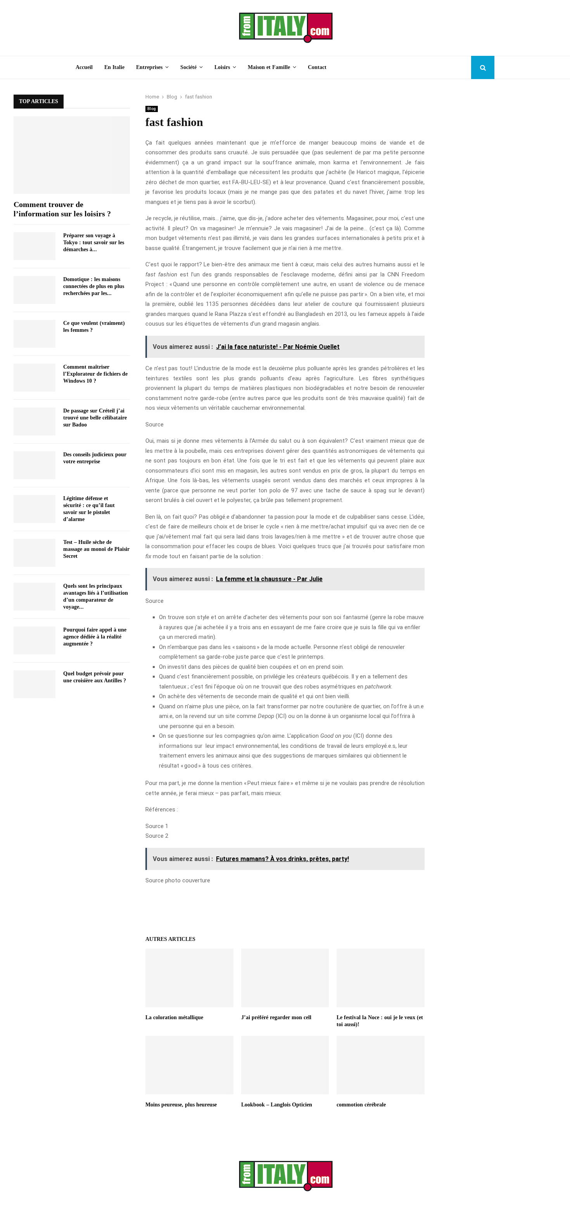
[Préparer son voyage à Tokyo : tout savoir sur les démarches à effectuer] (34, 246)
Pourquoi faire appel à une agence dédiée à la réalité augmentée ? (94, 637)
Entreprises (149, 67)
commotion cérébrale (361, 1105)
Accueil (84, 67)
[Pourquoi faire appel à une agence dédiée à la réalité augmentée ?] (34, 640)
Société (188, 67)
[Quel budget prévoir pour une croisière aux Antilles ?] (34, 684)
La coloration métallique (174, 1017)
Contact (317, 67)
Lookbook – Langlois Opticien (276, 1105)
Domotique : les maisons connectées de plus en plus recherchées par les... (93, 286)
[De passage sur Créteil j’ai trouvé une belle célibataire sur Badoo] (34, 421)
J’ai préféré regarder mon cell (276, 1017)
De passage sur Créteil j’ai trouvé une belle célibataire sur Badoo (95, 418)
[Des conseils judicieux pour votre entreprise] (34, 465)
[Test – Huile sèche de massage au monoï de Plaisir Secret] (34, 553)
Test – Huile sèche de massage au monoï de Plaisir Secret (96, 549)
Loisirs (222, 67)
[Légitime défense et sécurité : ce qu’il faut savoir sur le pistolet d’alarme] (34, 509)
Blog (151, 109)
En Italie (114, 67)
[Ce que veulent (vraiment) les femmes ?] (34, 334)
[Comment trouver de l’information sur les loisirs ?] (72, 155)
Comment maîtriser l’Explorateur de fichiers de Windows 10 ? (95, 374)
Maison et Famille (269, 67)
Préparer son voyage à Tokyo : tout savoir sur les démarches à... (93, 242)
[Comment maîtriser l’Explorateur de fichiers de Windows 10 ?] (34, 378)
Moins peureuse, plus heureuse (181, 1105)
